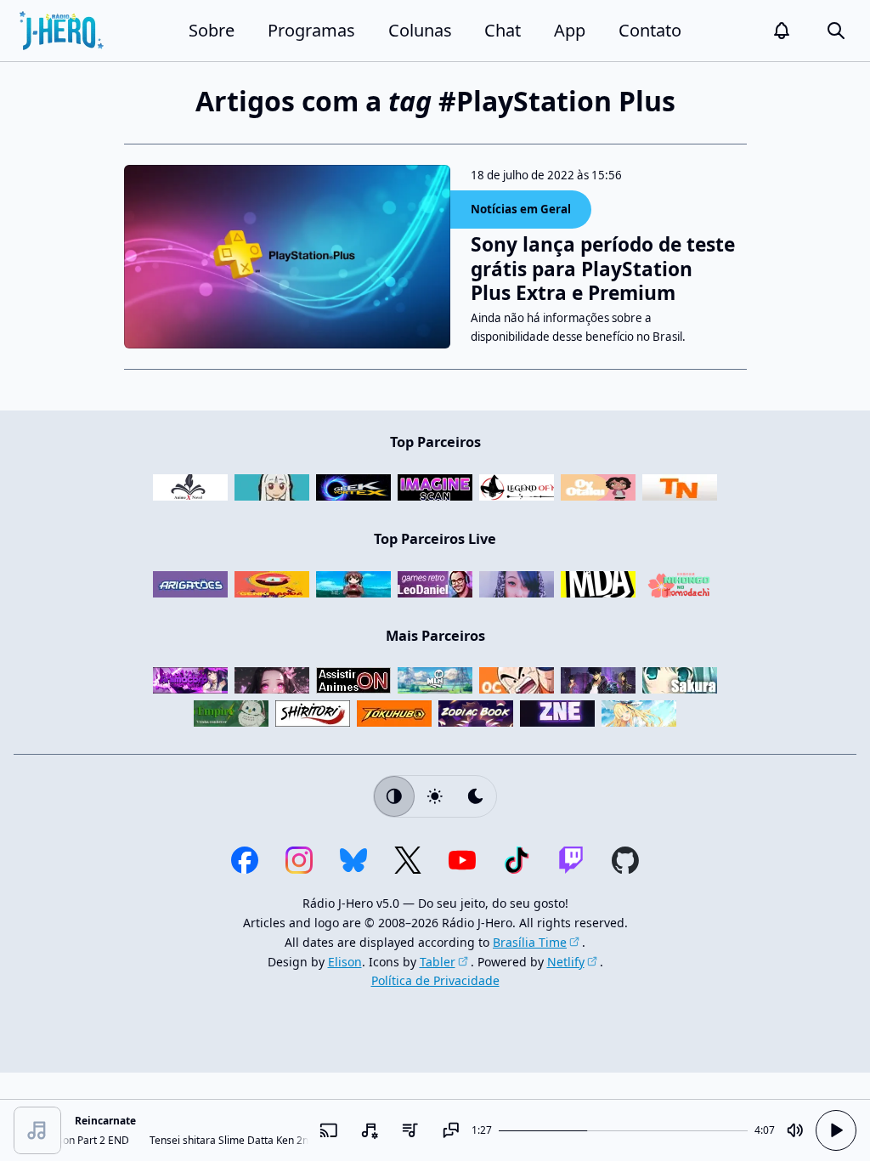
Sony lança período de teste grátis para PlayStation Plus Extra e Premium (603, 269)
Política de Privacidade (435, 980)
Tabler (437, 962)
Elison (345, 962)
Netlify (566, 962)
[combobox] (369, 1130)
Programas (311, 30)
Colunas (420, 30)
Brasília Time (530, 942)
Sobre (211, 30)
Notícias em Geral (521, 209)
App (569, 30)
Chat (502, 30)
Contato (650, 30)
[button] (781, 30)
